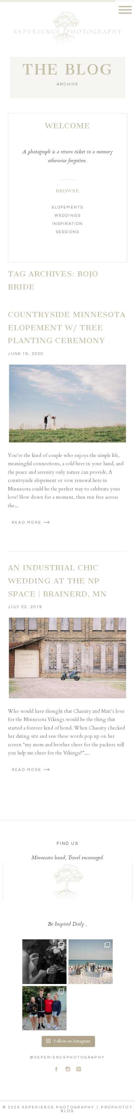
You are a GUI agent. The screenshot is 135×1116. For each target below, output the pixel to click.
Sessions (67, 232)
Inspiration (67, 224)
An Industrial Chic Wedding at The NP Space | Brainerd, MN (57, 580)
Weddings (67, 215)
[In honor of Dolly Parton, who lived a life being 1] (44, 961)
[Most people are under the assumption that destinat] (90, 961)
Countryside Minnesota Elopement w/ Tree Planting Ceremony (66, 327)
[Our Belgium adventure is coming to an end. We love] (44, 1008)
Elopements (67, 207)
